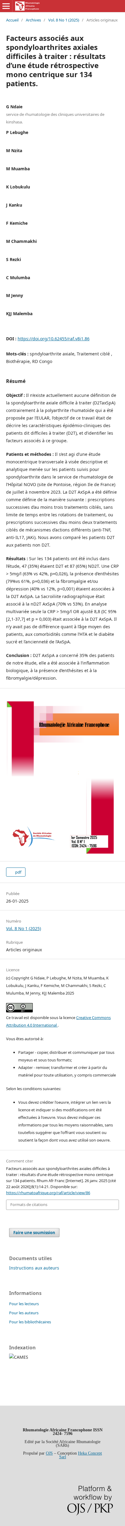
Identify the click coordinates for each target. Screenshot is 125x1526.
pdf (17, 872)
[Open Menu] (6, 6)
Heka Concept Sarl (80, 1455)
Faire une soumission (34, 1232)
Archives (33, 20)
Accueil (12, 20)
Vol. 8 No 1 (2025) (63, 20)
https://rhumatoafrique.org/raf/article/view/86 (48, 1192)
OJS (49, 1453)
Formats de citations (28, 1204)
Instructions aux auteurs (34, 1268)
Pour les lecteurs (24, 1303)
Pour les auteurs (24, 1312)
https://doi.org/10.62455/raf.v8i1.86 (54, 338)
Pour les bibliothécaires (30, 1322)
